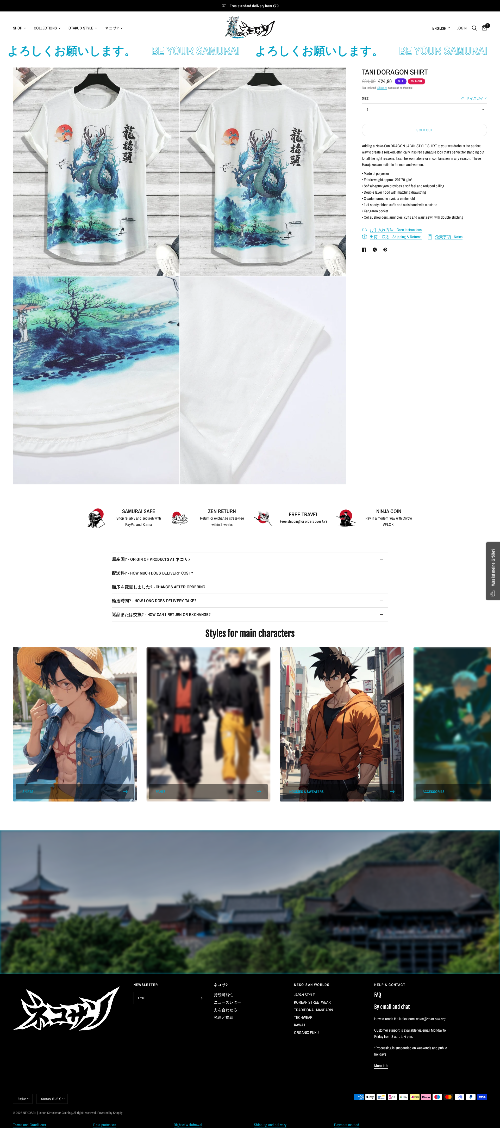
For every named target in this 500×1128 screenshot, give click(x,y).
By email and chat (392, 1007)
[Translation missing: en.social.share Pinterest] (386, 249)
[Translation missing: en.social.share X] (376, 249)
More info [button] (381, 1065)
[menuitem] (21, 28)
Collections (45, 28)
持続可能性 (223, 994)
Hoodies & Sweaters (306, 791)
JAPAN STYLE (304, 994)
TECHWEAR (303, 1017)
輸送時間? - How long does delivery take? (154, 600)
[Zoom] (168, 78)
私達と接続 (223, 1017)
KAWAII (299, 1025)
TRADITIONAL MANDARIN (313, 1010)
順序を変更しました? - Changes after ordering (158, 587)
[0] (483, 28)
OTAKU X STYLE (80, 28)
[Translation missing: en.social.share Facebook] (365, 249)
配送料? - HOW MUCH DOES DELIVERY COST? (152, 573)
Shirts (27, 791)
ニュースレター (227, 1002)
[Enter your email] (201, 998)
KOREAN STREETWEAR (312, 1002)
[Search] (474, 28)
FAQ (377, 995)
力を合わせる (225, 1010)
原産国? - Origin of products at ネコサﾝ (151, 559)
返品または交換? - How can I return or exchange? (161, 614)
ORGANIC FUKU (306, 1032)
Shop (17, 28)
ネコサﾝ (112, 28)
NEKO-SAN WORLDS (311, 985)
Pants (161, 791)
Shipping (382, 88)
